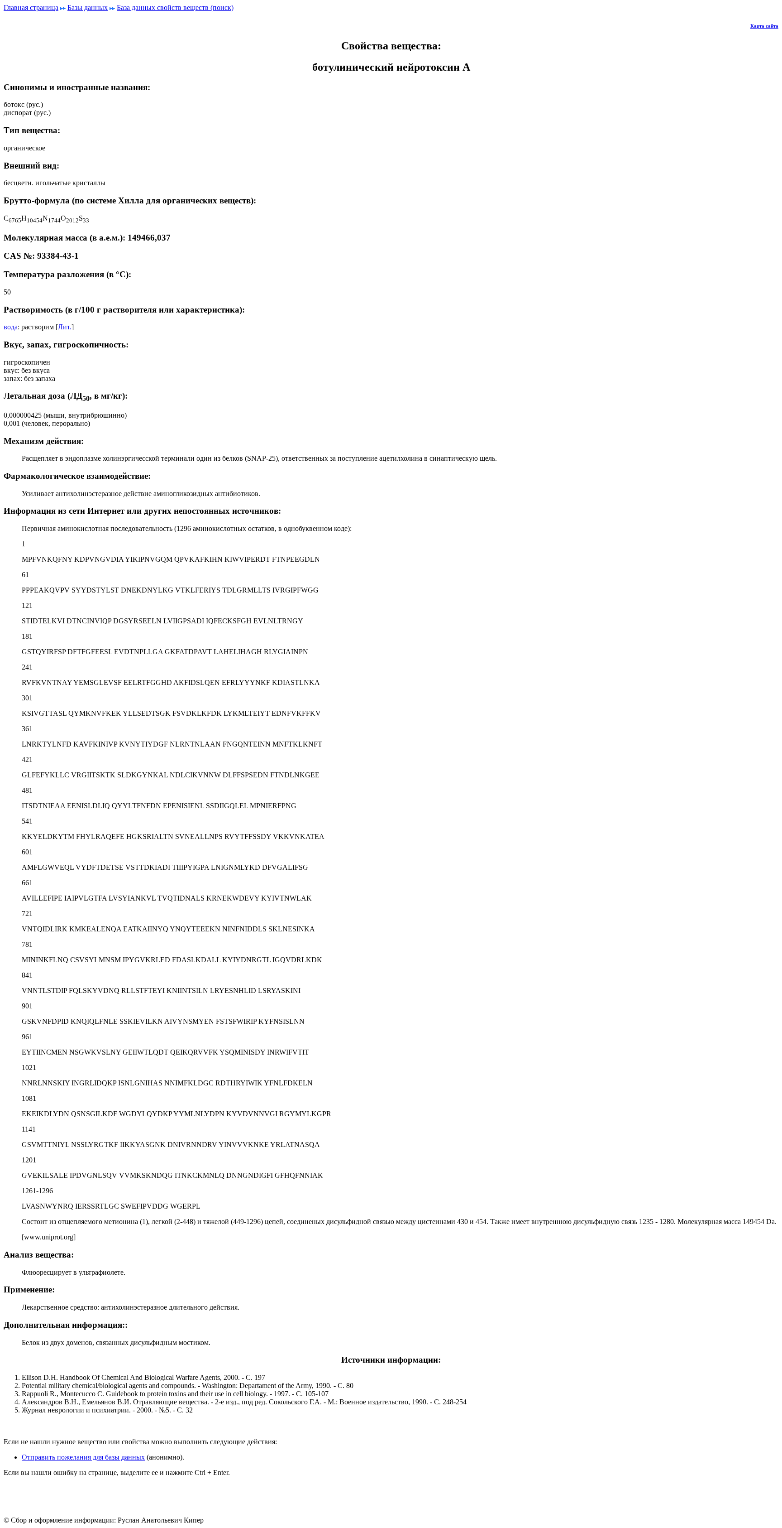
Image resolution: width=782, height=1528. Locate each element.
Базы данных (87, 7)
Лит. (65, 327)
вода (11, 327)
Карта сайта (764, 26)
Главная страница (31, 7)
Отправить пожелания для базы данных (83, 1457)
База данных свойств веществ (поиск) (175, 7)
